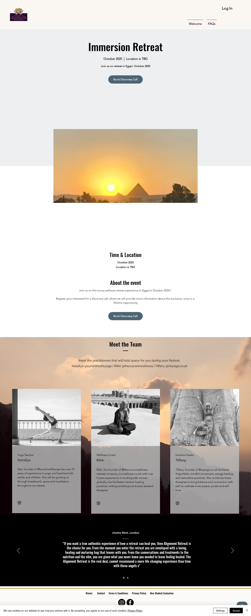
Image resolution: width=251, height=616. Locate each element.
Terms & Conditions (118, 593)
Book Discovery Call (125, 79)
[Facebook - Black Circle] (130, 602)
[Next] (232, 551)
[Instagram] (19, 502)
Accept (236, 610)
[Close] (247, 610)
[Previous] (18, 551)
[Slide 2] (127, 578)
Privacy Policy (139, 593)
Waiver (89, 593)
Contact (101, 593)
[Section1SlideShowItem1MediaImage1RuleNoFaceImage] (123, 577)
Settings (220, 610)
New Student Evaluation (162, 593)
